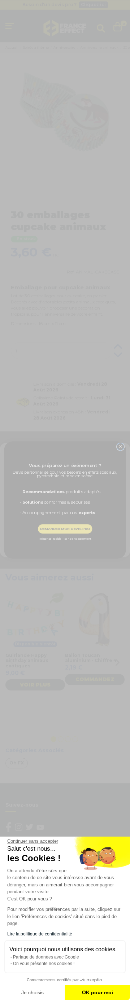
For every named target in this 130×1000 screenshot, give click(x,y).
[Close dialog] (120, 446)
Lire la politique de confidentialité (39, 934)
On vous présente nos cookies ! (43, 963)
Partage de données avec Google (46, 957)
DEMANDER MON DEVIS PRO (65, 529)
